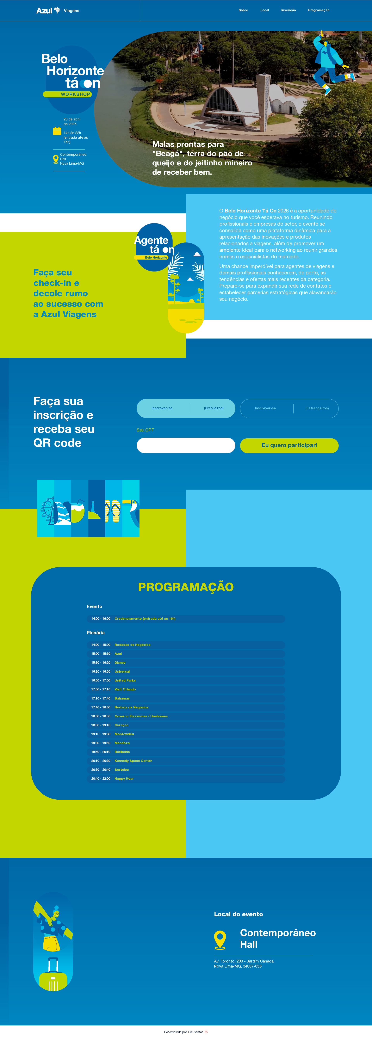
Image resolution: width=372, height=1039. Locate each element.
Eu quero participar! (289, 445)
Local (264, 10)
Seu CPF (145, 430)
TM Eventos (195, 1032)
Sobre (243, 10)
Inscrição (288, 10)
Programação (318, 10)
